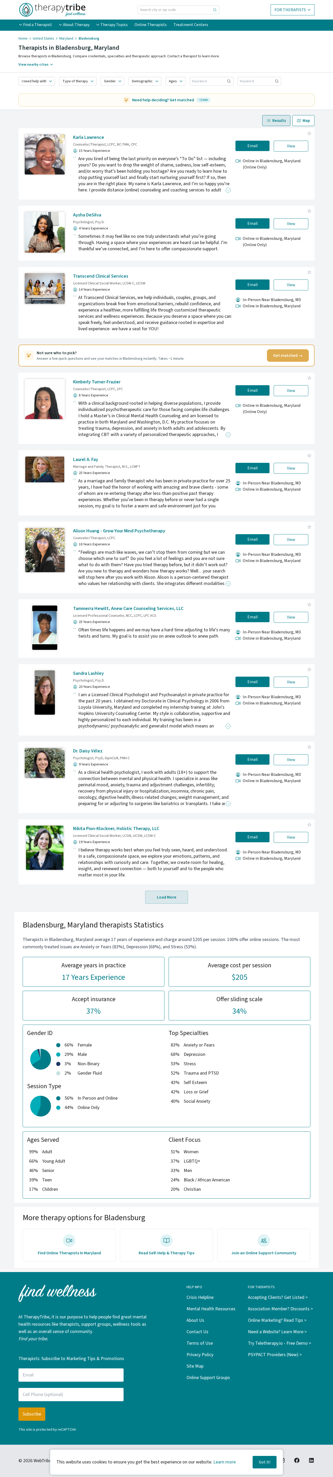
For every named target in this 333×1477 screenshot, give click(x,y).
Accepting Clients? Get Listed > (278, 1297)
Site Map (195, 1366)
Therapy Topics (114, 25)
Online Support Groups (208, 1377)
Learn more (224, 1462)
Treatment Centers (191, 25)
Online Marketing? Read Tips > (277, 1320)
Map (306, 120)
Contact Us (197, 1332)
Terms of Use (200, 1343)
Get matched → (288, 355)
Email (252, 146)
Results (279, 120)
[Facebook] (297, 1460)
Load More (166, 897)
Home (23, 38)
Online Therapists (151, 25)
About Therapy (76, 25)
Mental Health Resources (211, 1309)
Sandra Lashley (88, 673)
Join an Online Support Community (263, 1253)
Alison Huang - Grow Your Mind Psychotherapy (119, 531)
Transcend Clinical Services (100, 276)
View (291, 146)
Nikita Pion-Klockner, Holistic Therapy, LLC (116, 828)
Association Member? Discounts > (280, 1309)
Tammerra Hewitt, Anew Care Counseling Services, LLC (128, 608)
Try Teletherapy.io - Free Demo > (279, 1343)
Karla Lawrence (88, 137)
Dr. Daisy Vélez (88, 751)
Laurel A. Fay (85, 459)
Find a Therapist (37, 25)
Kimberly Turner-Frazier (96, 382)
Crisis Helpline (200, 1297)
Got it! (264, 1462)
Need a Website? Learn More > (277, 1332)
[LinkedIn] (311, 1460)
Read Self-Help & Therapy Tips (166, 1253)
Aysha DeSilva (87, 215)
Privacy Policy (200, 1354)
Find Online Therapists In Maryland (69, 1253)
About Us (195, 1320)
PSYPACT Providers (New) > (275, 1354)
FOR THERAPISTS (290, 10)
